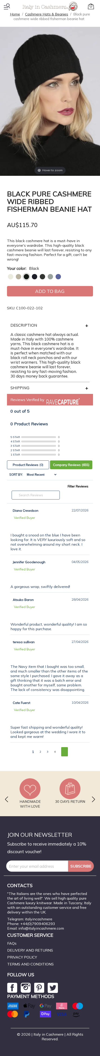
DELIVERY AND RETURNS (30, 950)
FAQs (12, 943)
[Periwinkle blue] (58, 276)
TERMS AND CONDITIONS (30, 964)
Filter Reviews (78, 486)
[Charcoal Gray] (42, 276)
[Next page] (64, 751)
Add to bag (50, 291)
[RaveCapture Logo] (61, 399)
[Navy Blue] (34, 276)
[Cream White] (10, 276)
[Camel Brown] (18, 276)
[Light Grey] (50, 276)
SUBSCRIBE (80, 866)
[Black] (26, 276)
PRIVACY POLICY (22, 957)
